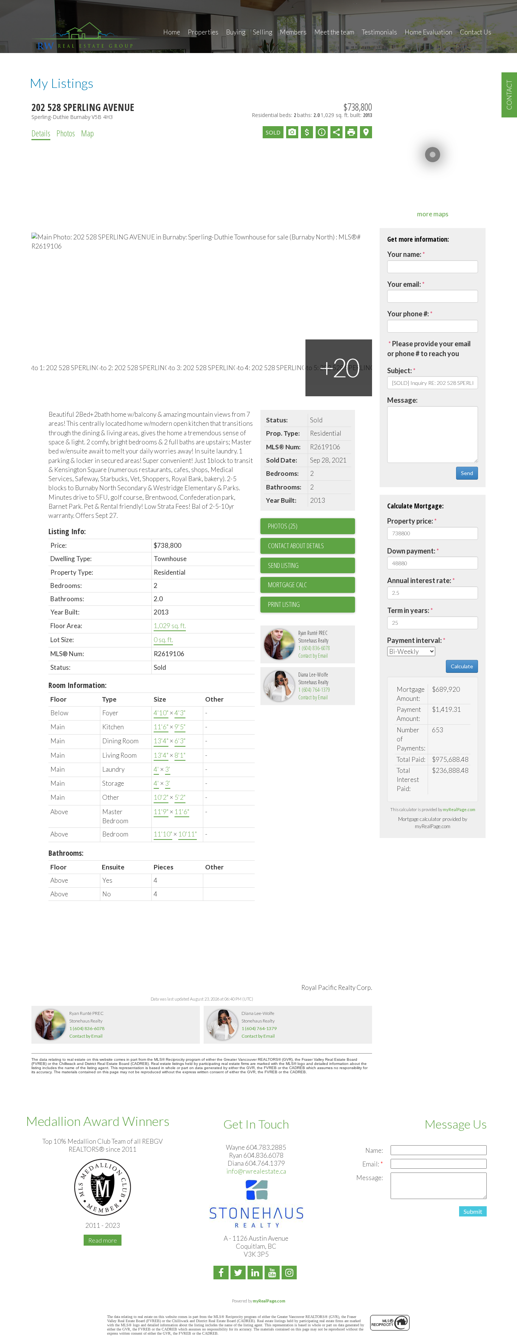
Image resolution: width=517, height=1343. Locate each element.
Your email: (404, 284)
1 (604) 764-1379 (314, 689)
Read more (102, 1240)
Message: (402, 400)
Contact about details (296, 545)
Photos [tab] (65, 133)
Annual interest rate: (419, 580)
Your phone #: (408, 314)
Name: (374, 1150)
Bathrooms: (66, 853)
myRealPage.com (459, 809)
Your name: (404, 254)
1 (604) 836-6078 (314, 648)
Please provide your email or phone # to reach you (429, 348)
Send (467, 473)
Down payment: (411, 551)
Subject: (399, 370)
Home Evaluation (428, 32)
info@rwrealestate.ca (256, 1171)
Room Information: (77, 685)
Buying (235, 32)
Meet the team (334, 32)
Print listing (284, 604)
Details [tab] (40, 133)
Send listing (283, 565)
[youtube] (273, 1273)
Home (171, 32)
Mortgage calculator (311, 585)
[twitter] (239, 1273)
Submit (473, 1211)
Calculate (462, 666)
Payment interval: (414, 640)
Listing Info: (67, 531)
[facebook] (221, 1273)
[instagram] (290, 1273)
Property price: (410, 521)
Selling (262, 32)
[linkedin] (256, 1273)
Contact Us (475, 32)
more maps (432, 214)
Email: (371, 1164)
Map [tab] (87, 133)
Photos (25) (282, 525)
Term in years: (408, 610)
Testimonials (379, 32)
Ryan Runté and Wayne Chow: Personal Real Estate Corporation (86, 35)
